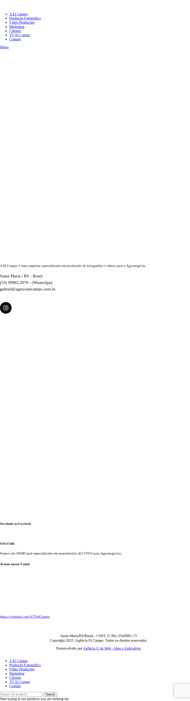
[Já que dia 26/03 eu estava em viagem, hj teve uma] (159, 479)
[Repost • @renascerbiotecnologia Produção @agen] (31, 415)
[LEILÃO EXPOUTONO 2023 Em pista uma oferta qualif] (95, 350)
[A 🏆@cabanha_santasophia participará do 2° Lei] (95, 479)
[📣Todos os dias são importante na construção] (31, 479)
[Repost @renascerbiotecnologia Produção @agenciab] (95, 415)
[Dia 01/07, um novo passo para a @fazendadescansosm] (31, 350)
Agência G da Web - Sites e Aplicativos (112, 648)
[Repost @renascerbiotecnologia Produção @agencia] (159, 350)
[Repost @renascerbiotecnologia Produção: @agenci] (159, 415)
